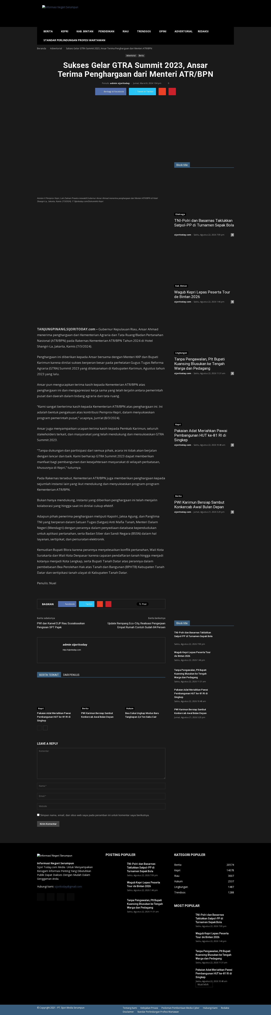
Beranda (41, 48)
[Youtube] (70, 897)
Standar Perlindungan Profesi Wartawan (74, 40)
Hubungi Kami (210, 1007)
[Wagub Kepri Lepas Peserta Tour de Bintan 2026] (204, 266)
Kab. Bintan (85, 31)
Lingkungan (181, 353)
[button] (229, 35)
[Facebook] (40, 897)
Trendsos (144, 31)
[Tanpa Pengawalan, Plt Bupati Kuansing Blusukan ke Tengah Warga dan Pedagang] (204, 333)
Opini (162, 31)
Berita (48, 31)
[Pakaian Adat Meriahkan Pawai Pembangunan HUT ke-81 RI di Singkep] (57, 696)
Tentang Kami (130, 1007)
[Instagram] (50, 897)
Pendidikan (106, 31)
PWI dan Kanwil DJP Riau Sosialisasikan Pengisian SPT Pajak (61, 625)
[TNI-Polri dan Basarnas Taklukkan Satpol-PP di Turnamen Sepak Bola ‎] (204, 194)
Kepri (64, 31)
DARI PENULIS (71, 674)
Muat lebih (203, 984)
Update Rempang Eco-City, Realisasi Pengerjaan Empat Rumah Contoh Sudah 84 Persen (136, 625)
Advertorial (184, 31)
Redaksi (203, 31)
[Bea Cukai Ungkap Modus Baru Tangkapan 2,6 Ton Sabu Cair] (145, 696)
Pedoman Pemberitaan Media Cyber (180, 1007)
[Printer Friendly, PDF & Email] (47, 593)
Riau (126, 31)
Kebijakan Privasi (149, 1007)
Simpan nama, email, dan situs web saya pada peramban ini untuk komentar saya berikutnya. (95, 815)
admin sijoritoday (120, 83)
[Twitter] (60, 897)
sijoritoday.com (182, 234)
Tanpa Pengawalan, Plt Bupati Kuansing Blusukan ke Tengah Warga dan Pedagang (199, 364)
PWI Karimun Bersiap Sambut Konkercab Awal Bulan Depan (199, 504)
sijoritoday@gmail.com (68, 886)
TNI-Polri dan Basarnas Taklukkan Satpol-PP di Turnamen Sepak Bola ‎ (204, 222)
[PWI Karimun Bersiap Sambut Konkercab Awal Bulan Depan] (101, 696)
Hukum (129, 708)
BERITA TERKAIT (49, 674)
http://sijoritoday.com (72, 650)
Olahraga (180, 214)
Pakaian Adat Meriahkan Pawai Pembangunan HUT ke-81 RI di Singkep (54, 717)
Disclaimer (128, 1011)
